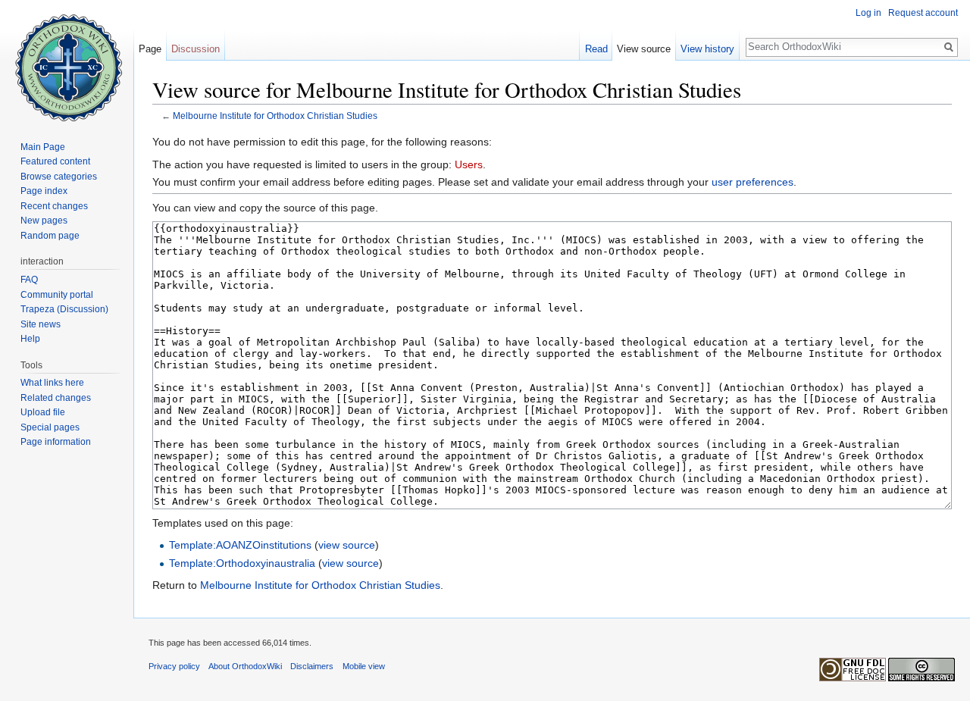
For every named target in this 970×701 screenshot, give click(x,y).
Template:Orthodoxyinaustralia (242, 563)
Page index (43, 191)
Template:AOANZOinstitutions (240, 545)
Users (469, 164)
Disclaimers (311, 666)
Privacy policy (174, 666)
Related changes (55, 398)
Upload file (42, 412)
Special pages (50, 427)
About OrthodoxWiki (245, 666)
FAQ (29, 279)
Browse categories (58, 176)
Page (150, 49)
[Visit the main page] (66, 60)
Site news (40, 324)
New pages (43, 220)
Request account (923, 13)
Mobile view (364, 666)
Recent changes (54, 206)
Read (596, 49)
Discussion (195, 49)
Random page (50, 235)
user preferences (752, 182)
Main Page (42, 147)
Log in (868, 13)
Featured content (55, 161)
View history (707, 49)
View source (644, 49)
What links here (52, 382)
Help (30, 338)
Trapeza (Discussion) (64, 309)
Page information (55, 442)
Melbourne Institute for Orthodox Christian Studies (275, 115)
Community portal (56, 294)
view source (346, 545)
